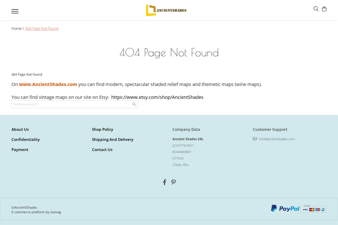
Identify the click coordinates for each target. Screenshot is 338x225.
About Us (20, 129)
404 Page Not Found (41, 28)
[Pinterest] (173, 182)
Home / (18, 28)
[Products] (15, 12)
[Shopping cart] (324, 9)
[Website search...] (316, 9)
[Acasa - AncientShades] (166, 10)
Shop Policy (102, 129)
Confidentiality (25, 139)
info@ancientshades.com (276, 139)
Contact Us (102, 149)
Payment (19, 149)
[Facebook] (164, 182)
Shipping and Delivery (112, 139)
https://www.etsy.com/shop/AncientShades (157, 97)
